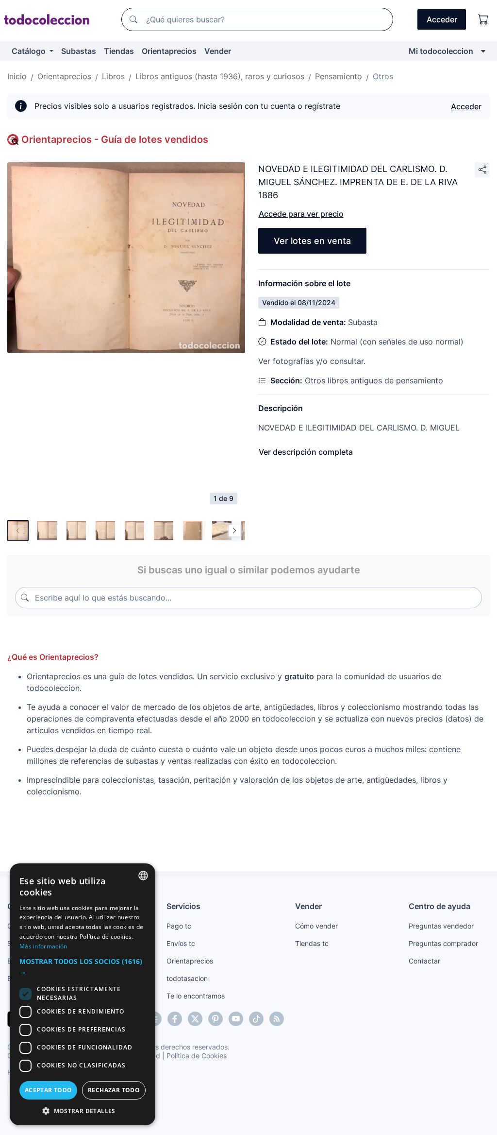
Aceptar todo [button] (48, 1090)
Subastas (78, 51)
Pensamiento (338, 76)
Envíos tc (180, 943)
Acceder (466, 106)
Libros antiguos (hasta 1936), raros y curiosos (219, 76)
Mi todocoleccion (441, 51)
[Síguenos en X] (195, 1019)
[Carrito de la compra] (483, 19)
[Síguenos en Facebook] (174, 1019)
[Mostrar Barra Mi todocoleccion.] (483, 51)
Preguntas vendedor (441, 926)
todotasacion (187, 978)
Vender (217, 51)
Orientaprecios (169, 51)
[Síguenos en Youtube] (236, 1019)
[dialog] (82, 994)
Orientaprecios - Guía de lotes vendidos (114, 139)
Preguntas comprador (443, 943)
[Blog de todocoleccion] (276, 1019)
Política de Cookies (196, 1055)
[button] (82, 966)
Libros (113, 76)
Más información (43, 946)
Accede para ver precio (301, 214)
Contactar (424, 961)
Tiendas (119, 51)
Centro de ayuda (439, 906)
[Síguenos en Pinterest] (215, 1019)
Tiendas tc (312, 943)
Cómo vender (316, 926)
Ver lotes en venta (312, 241)
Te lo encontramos (195, 996)
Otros (383, 76)
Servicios (183, 906)
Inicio (17, 76)
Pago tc (178, 926)
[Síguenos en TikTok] (256, 1019)
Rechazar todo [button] (114, 1090)
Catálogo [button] (30, 51)
